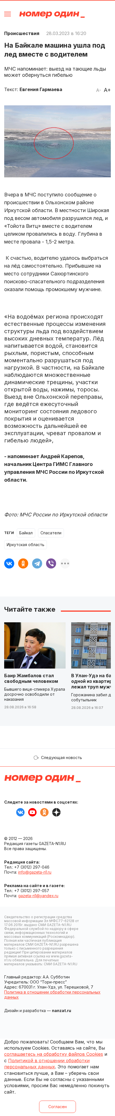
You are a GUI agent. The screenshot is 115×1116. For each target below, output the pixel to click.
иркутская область (25, 544)
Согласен (57, 1106)
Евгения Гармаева (41, 89)
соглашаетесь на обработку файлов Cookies (53, 1054)
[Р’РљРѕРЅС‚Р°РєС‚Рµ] (9, 563)
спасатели (50, 532)
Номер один (52, 14)
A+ (107, 90)
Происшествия (21, 33)
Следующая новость (61, 757)
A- (98, 90)
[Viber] (51, 563)
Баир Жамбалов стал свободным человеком (31, 678)
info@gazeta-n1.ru (34, 872)
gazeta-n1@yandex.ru (38, 895)
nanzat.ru (61, 1010)
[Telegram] (37, 563)
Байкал (26, 532)
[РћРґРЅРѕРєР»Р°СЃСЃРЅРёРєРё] (23, 563)
